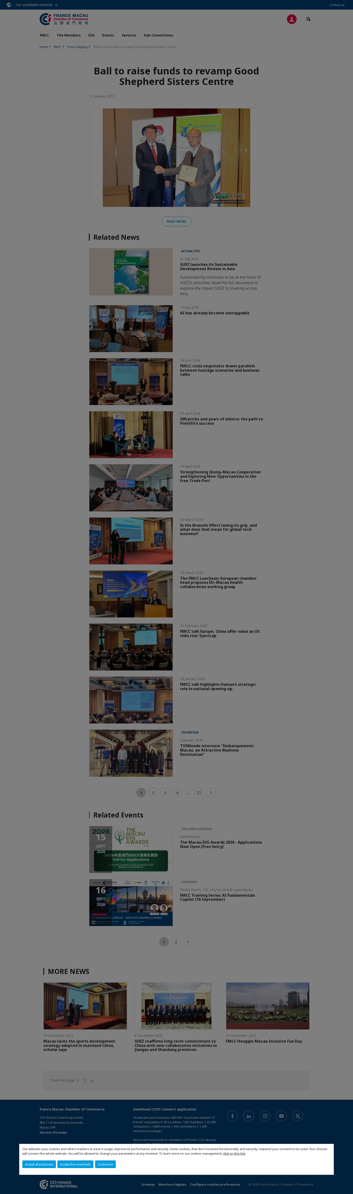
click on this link (234, 1153)
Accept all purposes (39, 1164)
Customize (105, 1164)
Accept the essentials (75, 1164)
